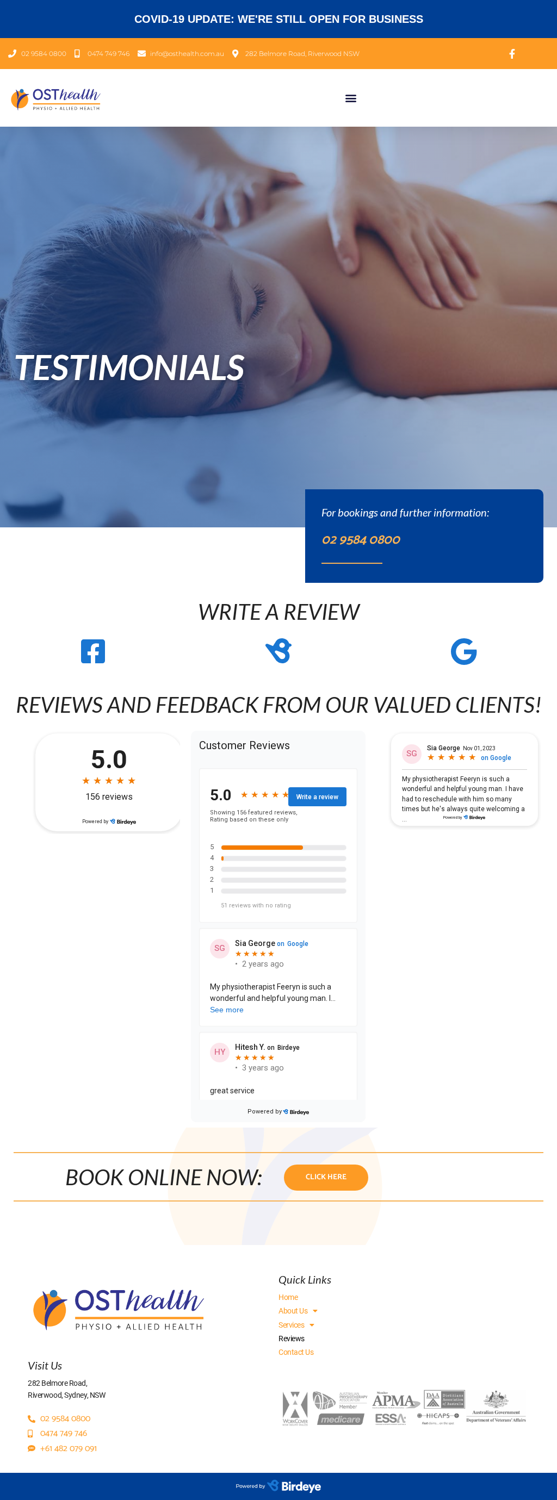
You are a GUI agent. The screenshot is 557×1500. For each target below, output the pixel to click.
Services (291, 1325)
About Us (292, 1310)
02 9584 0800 (360, 540)
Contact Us (296, 1352)
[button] (351, 98)
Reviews (291, 1338)
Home (288, 1297)
